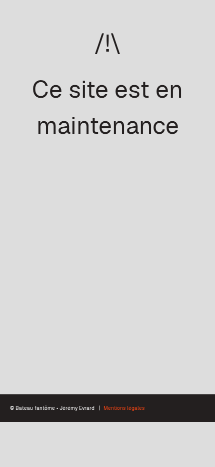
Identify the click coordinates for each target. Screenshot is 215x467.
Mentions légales (124, 408)
